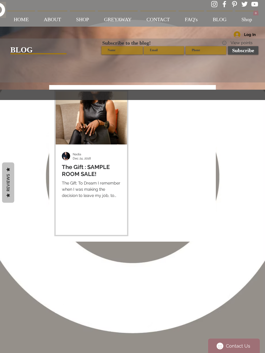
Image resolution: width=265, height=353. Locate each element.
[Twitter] (244, 4)
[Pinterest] (234, 4)
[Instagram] (214, 4)
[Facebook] (224, 4)
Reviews (8, 182)
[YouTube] (255, 4)
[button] (256, 11)
